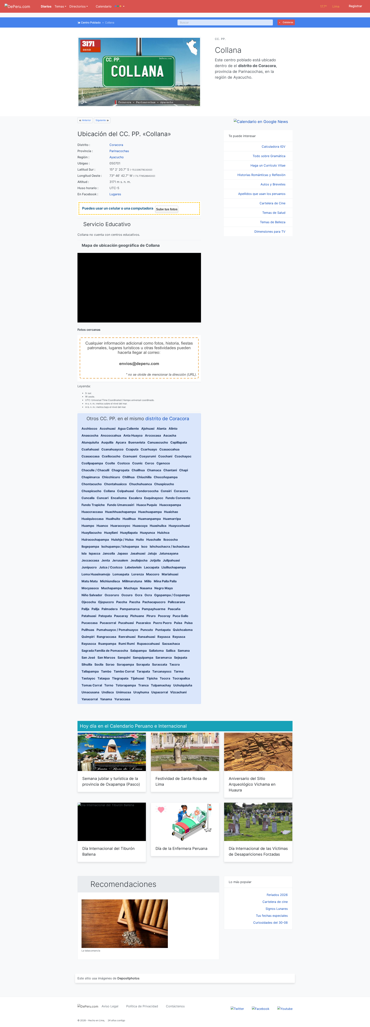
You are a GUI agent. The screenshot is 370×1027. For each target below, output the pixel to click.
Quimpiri (88, 637)
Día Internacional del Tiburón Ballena (108, 851)
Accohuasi (107, 428)
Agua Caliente (128, 428)
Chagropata (120, 470)
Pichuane (137, 616)
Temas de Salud (274, 213)
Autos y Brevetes (273, 184)
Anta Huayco (133, 435)
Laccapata (151, 567)
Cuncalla (88, 498)
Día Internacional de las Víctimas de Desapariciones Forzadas (258, 851)
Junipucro (89, 567)
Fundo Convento (178, 498)
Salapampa (138, 650)
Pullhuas (88, 630)
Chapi (183, 470)
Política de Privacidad (142, 1006)
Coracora (116, 145)
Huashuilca (158, 526)
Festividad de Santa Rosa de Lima (181, 781)
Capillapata (178, 442)
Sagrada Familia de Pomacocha (105, 650)
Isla (84, 553)
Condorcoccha (147, 491)
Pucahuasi (126, 623)
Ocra (138, 595)
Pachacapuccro (154, 602)
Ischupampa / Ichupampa (120, 546)
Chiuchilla (144, 477)
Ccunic (137, 463)
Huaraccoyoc (120, 526)
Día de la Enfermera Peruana (181, 848)
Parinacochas (119, 151)
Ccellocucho (111, 456)
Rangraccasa (106, 637)
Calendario (103, 6)
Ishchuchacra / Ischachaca (169, 546)
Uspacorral (159, 692)
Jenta (105, 560)
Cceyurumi (147, 456)
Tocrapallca (181, 678)
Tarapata (143, 671)
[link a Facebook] (260, 1008)
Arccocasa (153, 435)
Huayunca (147, 533)
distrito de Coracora (167, 418)
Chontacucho (92, 484)
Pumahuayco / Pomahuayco (117, 630)
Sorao (110, 664)
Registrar (355, 6)
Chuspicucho (164, 484)
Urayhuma (141, 692)
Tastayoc (88, 678)
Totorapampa (126, 685)
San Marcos (106, 657)
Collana (109, 491)
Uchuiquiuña (182, 685)
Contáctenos (175, 1006)
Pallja (85, 609)
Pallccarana (176, 602)
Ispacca (94, 553)
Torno (108, 685)
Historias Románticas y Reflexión (261, 175)
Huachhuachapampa (120, 512)
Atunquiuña (90, 442)
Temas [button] (59, 6)
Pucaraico (143, 623)
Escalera (135, 498)
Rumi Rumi (127, 644)
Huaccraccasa (92, 512)
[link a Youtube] (285, 1008)
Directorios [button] (77, 6)
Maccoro (152, 574)
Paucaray (121, 616)
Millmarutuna (132, 581)
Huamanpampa (149, 519)
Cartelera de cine (275, 902)
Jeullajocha (138, 560)
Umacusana (90, 692)
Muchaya (131, 588)
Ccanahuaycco (112, 449)
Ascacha (169, 435)
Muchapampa (111, 588)
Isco (144, 546)
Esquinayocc (153, 498)
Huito (140, 539)
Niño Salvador (92, 595)
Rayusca (163, 637)
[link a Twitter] (237, 1008)
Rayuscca (89, 644)
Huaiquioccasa (92, 519)
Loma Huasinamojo (96, 574)
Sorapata (143, 664)
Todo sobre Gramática (269, 156)
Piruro (151, 616)
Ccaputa (132, 449)
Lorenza (137, 574)
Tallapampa (90, 671)
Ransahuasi (146, 637)
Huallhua (129, 519)
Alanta (161, 428)
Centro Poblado (91, 22)
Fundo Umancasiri (120, 505)
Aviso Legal (110, 1006)
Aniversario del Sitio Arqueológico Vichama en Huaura (252, 784)
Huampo (88, 526)
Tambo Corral (124, 671)
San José (88, 657)
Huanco (102, 526)
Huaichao (171, 512)
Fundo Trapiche (93, 505)
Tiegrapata (120, 678)
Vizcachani (178, 692)
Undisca (108, 692)
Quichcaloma (183, 630)
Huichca (163, 533)
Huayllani (111, 533)
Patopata (105, 616)
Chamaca (154, 470)
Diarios (45, 6)
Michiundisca (110, 581)
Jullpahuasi (171, 560)
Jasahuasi (137, 553)
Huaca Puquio (146, 505)
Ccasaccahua (169, 449)
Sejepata (180, 657)
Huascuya (140, 526)
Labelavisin (133, 567)
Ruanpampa (107, 644)
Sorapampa (125, 664)
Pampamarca (130, 609)
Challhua (138, 470)
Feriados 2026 (277, 895)
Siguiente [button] (101, 120)
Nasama (146, 588)
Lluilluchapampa (173, 567)
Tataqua (104, 678)
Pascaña (174, 609)
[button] (119, 6)
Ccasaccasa (90, 456)
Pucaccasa (90, 623)
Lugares (115, 194)
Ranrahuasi (127, 637)
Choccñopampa (165, 477)
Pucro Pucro (162, 623)
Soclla (98, 664)
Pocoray (164, 616)
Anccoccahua (111, 435)
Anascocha (90, 435)
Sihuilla (87, 664)
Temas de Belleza (273, 222)
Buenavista (136, 442)
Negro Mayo (163, 588)
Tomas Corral (92, 685)
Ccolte (110, 463)
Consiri (166, 491)
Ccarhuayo (149, 449)
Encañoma (119, 498)
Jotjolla (155, 560)
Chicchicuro (111, 477)
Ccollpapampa (92, 463)
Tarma (178, 671)
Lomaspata (121, 574)
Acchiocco (89, 428)
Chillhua (128, 477)
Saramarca (164, 657)
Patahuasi (89, 616)
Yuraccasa (122, 699)
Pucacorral (108, 623)
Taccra (174, 664)
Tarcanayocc (162, 671)
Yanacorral (90, 699)
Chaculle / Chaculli (95, 470)
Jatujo (152, 553)
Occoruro (112, 595)
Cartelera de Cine (273, 203)
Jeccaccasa (90, 560)
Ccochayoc (183, 456)
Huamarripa (172, 519)
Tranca (143, 685)
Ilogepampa (90, 546)
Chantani (170, 470)
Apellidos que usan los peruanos (262, 194)
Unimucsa (123, 692)
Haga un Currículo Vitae (268, 165)
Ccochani (165, 456)
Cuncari (102, 498)
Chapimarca (91, 477)
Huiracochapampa (95, 539)
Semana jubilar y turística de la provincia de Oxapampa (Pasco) (111, 781)
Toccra (165, 678)
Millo (147, 581)
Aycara (121, 442)
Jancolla (109, 553)
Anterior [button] (86, 120)
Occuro (127, 595)
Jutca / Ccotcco (111, 567)
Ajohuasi (147, 428)
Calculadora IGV (274, 146)
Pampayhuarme (154, 609)
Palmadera (110, 609)
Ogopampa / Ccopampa (172, 595)
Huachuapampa (150, 512)
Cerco (149, 463)
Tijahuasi (137, 678)
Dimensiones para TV (270, 231)
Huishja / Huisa (122, 539)
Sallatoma (156, 650)
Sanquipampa (143, 657)
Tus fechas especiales (272, 916)
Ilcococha (170, 539)
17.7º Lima (329, 6)
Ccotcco (123, 463)
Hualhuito (113, 519)
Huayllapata (129, 533)
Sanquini (124, 657)
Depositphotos (128, 978)
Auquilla (107, 442)
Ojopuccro (106, 602)
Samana (184, 650)
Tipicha (151, 678)
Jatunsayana (168, 553)
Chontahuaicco (115, 484)
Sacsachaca (171, 644)
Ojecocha (89, 602)
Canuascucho (157, 442)
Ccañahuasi (90, 449)
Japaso (122, 553)
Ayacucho (116, 157)
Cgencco (163, 463)
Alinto (173, 428)
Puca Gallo (180, 616)
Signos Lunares (277, 909)
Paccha (121, 602)
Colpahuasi (125, 491)
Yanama (106, 699)
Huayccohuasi (179, 526)
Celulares (287, 22)
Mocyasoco (90, 588)
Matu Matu (90, 581)
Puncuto (146, 630)
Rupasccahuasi (148, 644)
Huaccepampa (170, 505)
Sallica (170, 650)
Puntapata (163, 630)
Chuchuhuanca (140, 484)
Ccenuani (130, 456)
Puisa (178, 623)
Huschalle (153, 539)
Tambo (106, 671)
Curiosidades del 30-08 (270, 922)
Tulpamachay (161, 685)
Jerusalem (120, 560)
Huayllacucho (92, 533)
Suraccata (159, 664)
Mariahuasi (170, 574)
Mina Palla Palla (165, 581)
